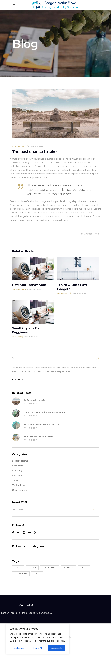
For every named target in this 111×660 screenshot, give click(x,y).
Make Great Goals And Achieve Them (42, 424)
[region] (37, 639)
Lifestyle (17, 475)
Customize (19, 648)
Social (15, 480)
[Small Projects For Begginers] (33, 312)
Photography (21, 574)
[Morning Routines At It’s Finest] (16, 437)
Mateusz (88, 234)
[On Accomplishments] (16, 401)
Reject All (37, 648)
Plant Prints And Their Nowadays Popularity (46, 412)
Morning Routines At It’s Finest (39, 436)
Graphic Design (49, 568)
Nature (84, 568)
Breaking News (36, 146)
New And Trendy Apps (29, 285)
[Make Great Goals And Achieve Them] (16, 425)
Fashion (32, 568)
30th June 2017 (34, 289)
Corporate (17, 465)
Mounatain (68, 568)
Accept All (56, 648)
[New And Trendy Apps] (33, 268)
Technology (18, 289)
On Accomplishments (34, 400)
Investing (17, 337)
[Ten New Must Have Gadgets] (78, 268)
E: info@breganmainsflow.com (35, 613)
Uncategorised (20, 490)
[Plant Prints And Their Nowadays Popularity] (16, 413)
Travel (37, 574)
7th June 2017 (30, 403)
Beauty (18, 568)
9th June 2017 (19, 146)
